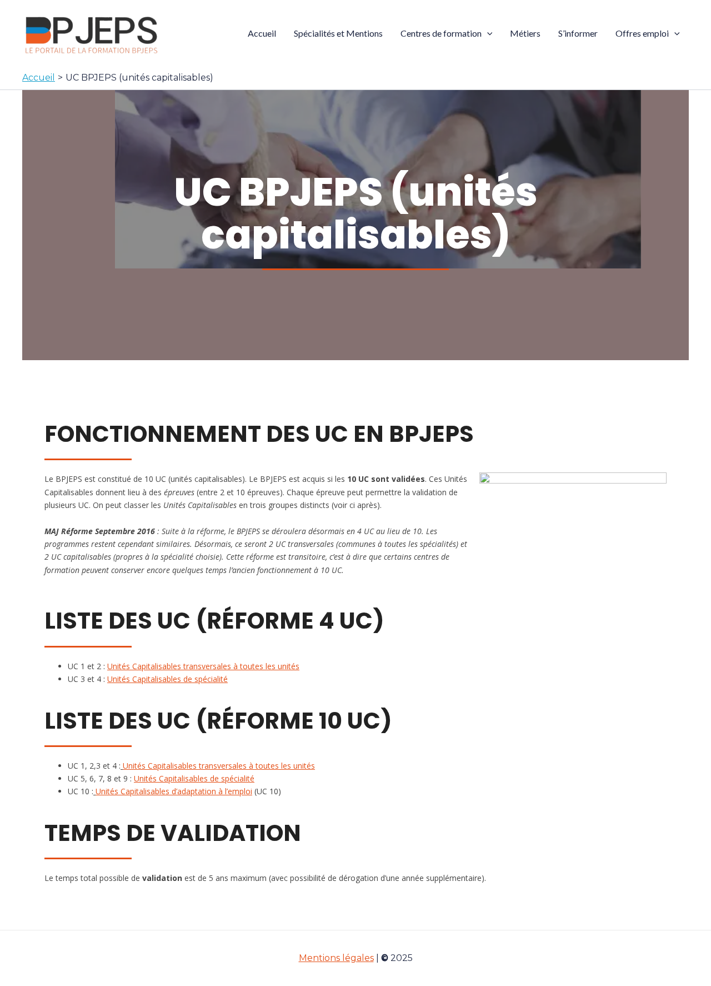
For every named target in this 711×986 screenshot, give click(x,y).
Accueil (262, 33)
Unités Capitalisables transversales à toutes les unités (203, 666)
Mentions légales (336, 958)
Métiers (525, 33)
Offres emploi (642, 33)
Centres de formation (441, 33)
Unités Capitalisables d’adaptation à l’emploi (174, 791)
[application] (487, 33)
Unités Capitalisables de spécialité (167, 679)
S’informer (578, 33)
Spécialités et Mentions (338, 33)
